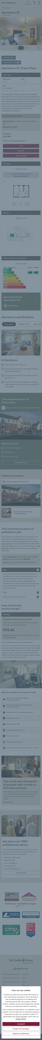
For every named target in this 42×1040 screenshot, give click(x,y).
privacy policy (21, 1019)
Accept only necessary (21, 1029)
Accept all (21, 1024)
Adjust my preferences (21, 1034)
